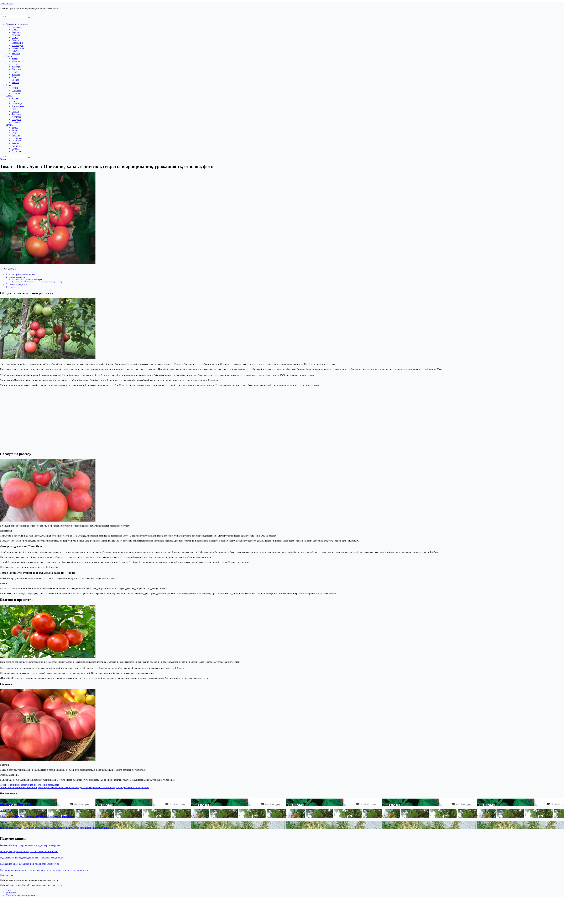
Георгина (16, 122)
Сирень (15, 111)
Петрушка (17, 138)
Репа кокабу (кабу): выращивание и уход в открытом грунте (30, 845)
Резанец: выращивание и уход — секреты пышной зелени (29, 851)
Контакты (11, 892)
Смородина (17, 43)
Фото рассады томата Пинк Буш (28, 279)
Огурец (15, 64)
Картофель (17, 66)
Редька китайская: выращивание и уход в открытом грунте (29, 864)
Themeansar (56, 885)
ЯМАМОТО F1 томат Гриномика (18, 805)
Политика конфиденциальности (22, 895)
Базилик (16, 135)
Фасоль (15, 82)
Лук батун (17, 140)
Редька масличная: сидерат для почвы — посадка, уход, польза (31, 857)
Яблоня (15, 40)
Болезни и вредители (17, 284)
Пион (14, 101)
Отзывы (11, 287)
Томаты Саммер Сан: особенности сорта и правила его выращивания (37, 816)
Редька (15, 148)
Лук (14, 132)
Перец (15, 72)
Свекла (15, 80)
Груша (15, 29)
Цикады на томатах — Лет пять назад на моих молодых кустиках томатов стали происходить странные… (56, 828)
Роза (14, 109)
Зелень (9, 125)
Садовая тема (6, 3)
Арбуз (15, 88)
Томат (15, 58)
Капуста (16, 61)
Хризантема (18, 106)
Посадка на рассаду (16, 277)
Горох (15, 77)
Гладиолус (17, 103)
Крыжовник (18, 48)
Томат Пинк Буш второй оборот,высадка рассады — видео (39, 282)
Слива (15, 37)
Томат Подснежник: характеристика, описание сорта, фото (29, 785)
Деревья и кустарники (17, 24)
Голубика (16, 90)
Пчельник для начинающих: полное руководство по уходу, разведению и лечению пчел (44, 870)
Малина (16, 53)
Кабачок (16, 74)
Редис (15, 127)
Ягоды (9, 85)
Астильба (16, 117)
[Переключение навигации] (1, 14)
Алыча (15, 50)
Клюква (16, 93)
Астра (15, 98)
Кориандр (17, 146)
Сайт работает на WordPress (14, 885)
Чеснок (15, 143)
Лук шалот (17, 151)
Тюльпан (16, 114)
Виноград (17, 27)
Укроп (15, 130)
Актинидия (17, 45)
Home (9, 890)
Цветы (9, 95)
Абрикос (16, 35)
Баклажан (16, 69)
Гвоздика (16, 119)
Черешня (16, 32)
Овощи (9, 56)
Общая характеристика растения (22, 274)
